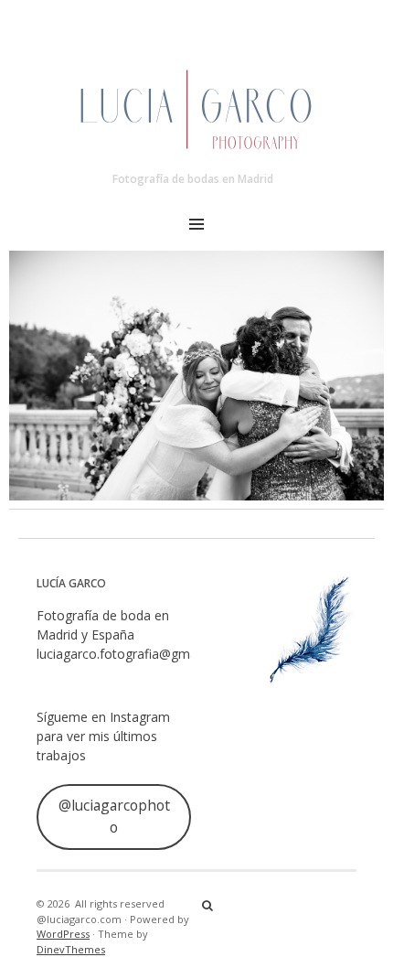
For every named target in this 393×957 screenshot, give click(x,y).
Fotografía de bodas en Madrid (192, 179)
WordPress (63, 934)
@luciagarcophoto (114, 816)
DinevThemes (71, 949)
